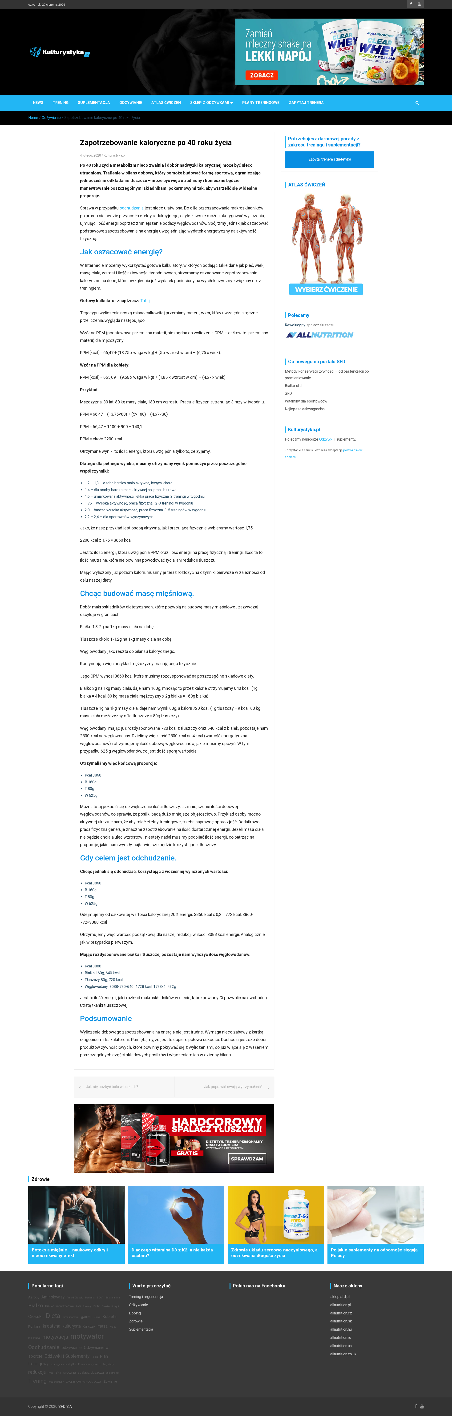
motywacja (55, 1337)
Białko (35, 1305)
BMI (78, 1306)
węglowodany (56, 1381)
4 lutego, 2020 (90, 155)
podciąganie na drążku (63, 1364)
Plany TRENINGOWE (260, 102)
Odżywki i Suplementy (66, 1356)
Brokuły (87, 1306)
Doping (135, 1313)
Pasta (95, 1356)
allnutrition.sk (341, 1321)
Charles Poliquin (111, 1306)
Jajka (97, 1317)
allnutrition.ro (340, 1337)
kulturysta (71, 1326)
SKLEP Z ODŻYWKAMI (209, 102)
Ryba (50, 1372)
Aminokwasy (53, 1297)
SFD (288, 393)
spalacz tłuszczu (320, 325)
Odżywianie (130, 102)
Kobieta (110, 1316)
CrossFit (36, 1316)
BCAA (100, 1297)
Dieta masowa (70, 1317)
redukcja (37, 1372)
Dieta (53, 1316)
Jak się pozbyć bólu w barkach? (112, 1087)
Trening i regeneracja (146, 1296)
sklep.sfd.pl (340, 1296)
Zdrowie (136, 1321)
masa (102, 1326)
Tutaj (144, 300)
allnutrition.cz (341, 1313)
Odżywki (326, 439)
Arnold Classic (75, 1297)
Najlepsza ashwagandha (305, 409)
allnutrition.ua (341, 1346)
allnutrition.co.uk (343, 1354)
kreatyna (51, 1326)
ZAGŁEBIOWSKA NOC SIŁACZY (83, 1381)
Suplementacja (94, 102)
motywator (87, 1336)
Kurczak (89, 1327)
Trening (61, 102)
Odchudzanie (43, 1347)
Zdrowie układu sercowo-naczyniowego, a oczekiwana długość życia (274, 1252)
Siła (58, 1373)
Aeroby (33, 1297)
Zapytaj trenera (306, 102)
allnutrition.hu (341, 1329)
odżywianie (71, 1347)
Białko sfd (293, 385)
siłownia (69, 1373)
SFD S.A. (65, 1406)
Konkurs (34, 1327)
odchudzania (132, 207)
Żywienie (110, 1382)
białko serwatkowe (59, 1306)
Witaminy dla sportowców (306, 401)
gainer (86, 1316)
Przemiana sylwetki (89, 1364)
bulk (96, 1306)
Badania (90, 1297)
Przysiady (108, 1364)
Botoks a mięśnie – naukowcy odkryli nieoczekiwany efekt (70, 1252)
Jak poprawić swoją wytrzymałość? (233, 1087)
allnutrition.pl (340, 1305)
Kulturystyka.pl (114, 155)
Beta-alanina (112, 1297)
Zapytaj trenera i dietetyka (329, 159)
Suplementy (112, 1372)
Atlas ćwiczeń (166, 102)
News (38, 102)
